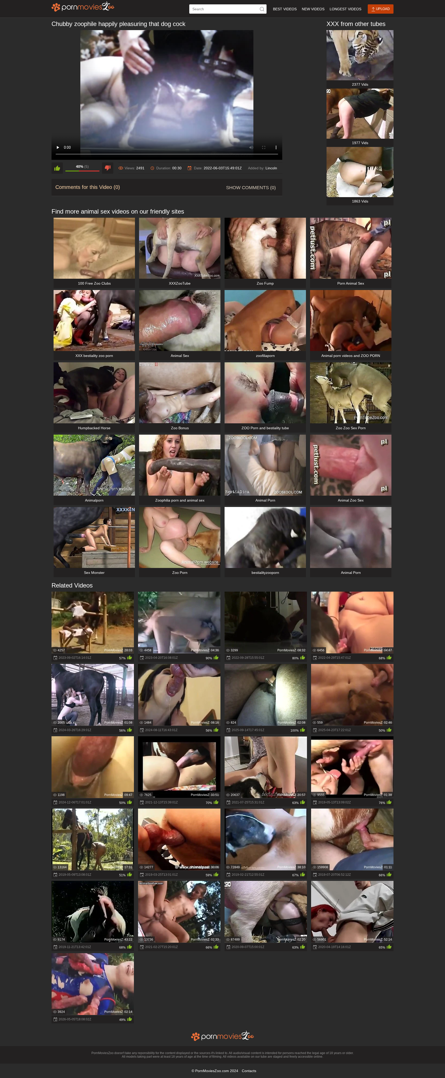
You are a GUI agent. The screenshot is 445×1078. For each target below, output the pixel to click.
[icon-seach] (262, 9)
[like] (57, 168)
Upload (382, 9)
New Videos (313, 9)
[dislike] (107, 168)
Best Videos (285, 9)
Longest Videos (345, 9)
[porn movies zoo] (83, 6)
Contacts (249, 1071)
